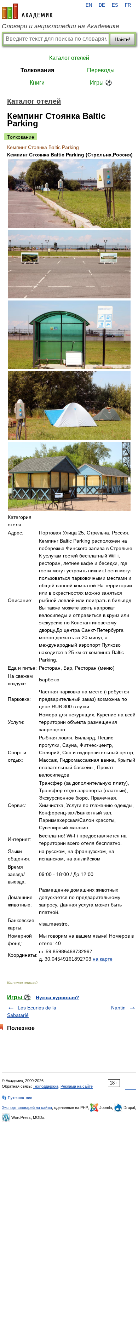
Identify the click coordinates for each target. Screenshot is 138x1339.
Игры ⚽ (101, 83)
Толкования (37, 70)
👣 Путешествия (17, 1097)
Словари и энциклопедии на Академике (60, 26)
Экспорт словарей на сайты (27, 1107)
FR (128, 5)
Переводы (101, 70)
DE (102, 5)
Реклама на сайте (77, 1086)
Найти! (122, 39)
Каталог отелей (69, 58)
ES (115, 5)
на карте (103, 959)
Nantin (118, 1008)
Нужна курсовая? (57, 997)
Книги (37, 83)
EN (89, 5)
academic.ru (27, 11)
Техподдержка (45, 1086)
